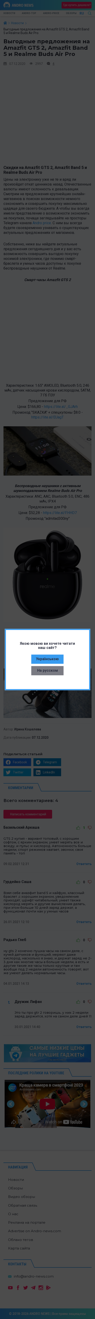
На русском (47, 670)
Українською (47, 659)
